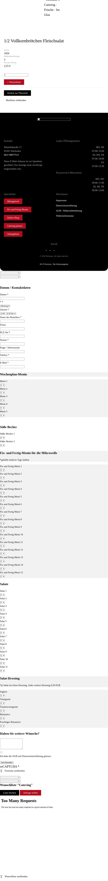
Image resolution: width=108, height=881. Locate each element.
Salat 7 (3, 636)
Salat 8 (3, 644)
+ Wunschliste (14, 82)
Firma (3, 324)
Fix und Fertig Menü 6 (11, 504)
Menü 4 (3, 404)
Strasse (4, 340)
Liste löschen (9, 792)
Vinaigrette (5, 699)
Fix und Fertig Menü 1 (11, 466)
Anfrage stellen (30, 792)
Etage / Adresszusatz (10, 347)
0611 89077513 (11, 154)
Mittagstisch (13, 201)
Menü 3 (3, 396)
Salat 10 (4, 659)
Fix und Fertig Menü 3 (11, 481)
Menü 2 (3, 388)
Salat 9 (3, 651)
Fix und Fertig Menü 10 (11, 534)
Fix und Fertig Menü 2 (11, 473)
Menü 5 (3, 411)
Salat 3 (3, 606)
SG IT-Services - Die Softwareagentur (54, 264)
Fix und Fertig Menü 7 (11, 511)
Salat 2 (3, 598)
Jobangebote (13, 234)
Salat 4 (3, 613)
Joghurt (3, 691)
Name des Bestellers (10, 317)
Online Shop (13, 217)
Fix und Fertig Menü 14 (11, 564)
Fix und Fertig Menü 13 (11, 557)
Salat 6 (3, 629)
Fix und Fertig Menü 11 (11, 542)
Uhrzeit (4, 309)
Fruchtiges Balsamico (10, 722)
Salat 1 (3, 591)
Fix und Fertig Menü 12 (11, 549)
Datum (4, 294)
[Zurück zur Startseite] (54, 7)
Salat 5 (3, 621)
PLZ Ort (5, 332)
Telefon (4, 355)
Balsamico (5, 714)
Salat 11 (4, 666)
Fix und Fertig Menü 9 (11, 527)
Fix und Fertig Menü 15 (11, 572)
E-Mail (4, 362)
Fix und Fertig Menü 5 (11, 496)
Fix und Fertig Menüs (17, 209)
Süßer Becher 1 (7, 433)
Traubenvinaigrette (9, 707)
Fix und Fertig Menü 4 (11, 489)
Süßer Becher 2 (7, 441)
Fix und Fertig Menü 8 (11, 519)
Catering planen (14, 225)
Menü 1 (3, 381)
